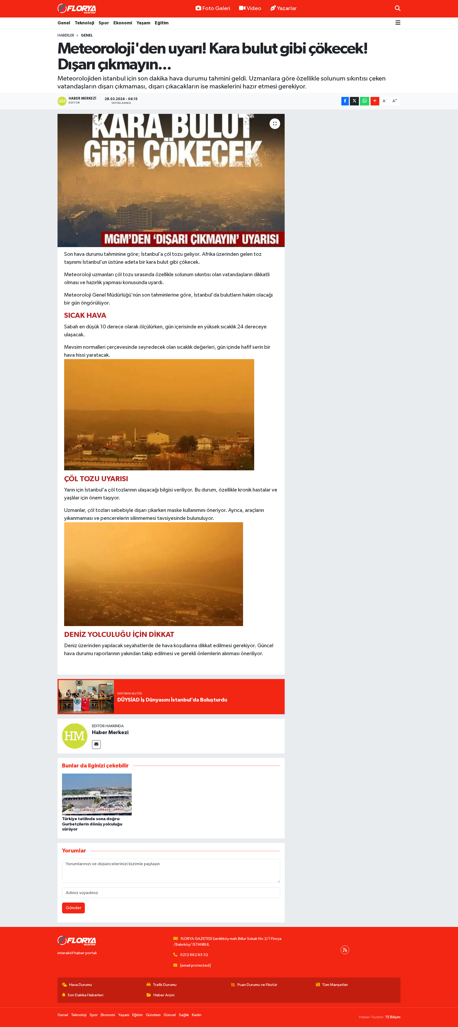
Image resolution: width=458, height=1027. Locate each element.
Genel (64, 23)
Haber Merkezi (110, 732)
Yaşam (143, 23)
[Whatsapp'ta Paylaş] (364, 101)
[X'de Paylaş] (354, 101)
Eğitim (162, 23)
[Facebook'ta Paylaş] (345, 101)
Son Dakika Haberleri (85, 995)
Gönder (73, 908)
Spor (104, 23)
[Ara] (397, 8)
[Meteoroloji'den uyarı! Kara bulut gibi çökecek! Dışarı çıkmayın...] (171, 180)
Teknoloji (84, 23)
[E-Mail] (96, 744)
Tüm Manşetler (335, 985)
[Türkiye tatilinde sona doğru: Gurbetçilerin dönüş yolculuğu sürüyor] (97, 794)
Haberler (66, 35)
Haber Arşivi (163, 995)
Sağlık (184, 1015)
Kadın (196, 1015)
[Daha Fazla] (375, 101)
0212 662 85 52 (194, 955)
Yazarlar (287, 8)
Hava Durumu (80, 985)
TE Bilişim (392, 1017)
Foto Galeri (216, 8)
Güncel (170, 1015)
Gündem (153, 1015)
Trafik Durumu (165, 985)
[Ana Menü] (397, 23)
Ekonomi (122, 23)
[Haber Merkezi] (74, 736)
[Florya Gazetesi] (77, 8)
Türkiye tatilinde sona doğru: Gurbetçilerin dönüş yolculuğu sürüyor (92, 824)
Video (254, 8)
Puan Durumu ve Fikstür (257, 985)
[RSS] (345, 949)
